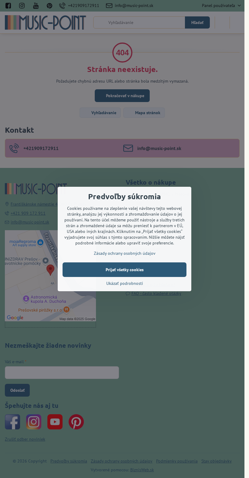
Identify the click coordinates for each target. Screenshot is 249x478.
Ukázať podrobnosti (124, 283)
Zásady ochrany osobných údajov (124, 253)
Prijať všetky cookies (125, 269)
